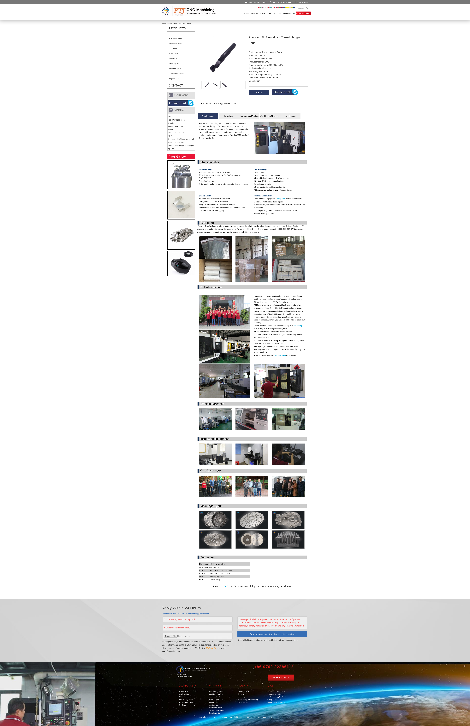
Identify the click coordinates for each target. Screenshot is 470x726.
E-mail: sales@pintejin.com (257, 2)
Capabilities (291, 355)
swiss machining (270, 586)
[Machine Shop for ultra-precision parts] (193, 671)
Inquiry (259, 92)
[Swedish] (288, 8)
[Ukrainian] (292, 8)
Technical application (276, 697)
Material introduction (276, 691)
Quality (241, 694)
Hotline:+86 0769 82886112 (283, 2)
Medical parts (174, 63)
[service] (181, 103)
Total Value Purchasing (248, 700)
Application (290, 116)
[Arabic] (261, 8)
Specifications (208, 116)
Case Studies (173, 24)
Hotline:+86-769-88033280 (173, 614)
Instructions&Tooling (249, 116)
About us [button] (277, 13)
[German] (268, 8)
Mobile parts (173, 58)
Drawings (228, 116)
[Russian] (284, 8)
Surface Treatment (187, 705)
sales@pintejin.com (175, 126)
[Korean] (276, 8)
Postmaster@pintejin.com (222, 103)
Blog (296, 2)
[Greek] (270, 8)
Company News (274, 700)
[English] (259, 8)
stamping (298, 326)
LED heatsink (174, 48)
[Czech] (263, 8)
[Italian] (272, 8)
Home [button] (246, 13)
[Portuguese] (280, 8)
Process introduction (276, 694)
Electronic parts (175, 68)
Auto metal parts (175, 38)
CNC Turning (184, 697)
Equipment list (280, 355)
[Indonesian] (290, 8)
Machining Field (186, 700)
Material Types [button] (289, 13)
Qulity (263, 355)
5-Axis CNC (184, 691)
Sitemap (300, 8)
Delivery (269, 355)
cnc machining (283, 326)
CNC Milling (184, 694)
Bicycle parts (174, 78)
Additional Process (187, 702)
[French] (266, 8)
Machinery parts (175, 43)
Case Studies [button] (265, 13)
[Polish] (278, 8)
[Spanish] (286, 8)
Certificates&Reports (269, 116)
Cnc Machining (187, 686)
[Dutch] (264, 8)
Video (306, 2)
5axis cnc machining (244, 586)
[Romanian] (282, 8)
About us (243, 686)
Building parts (185, 24)
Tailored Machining (176, 73)
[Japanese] (274, 8)
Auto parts (280, 199)
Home (164, 24)
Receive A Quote (281, 677)
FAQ (301, 2)
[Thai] (294, 8)
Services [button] (254, 13)
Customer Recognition (277, 702)
